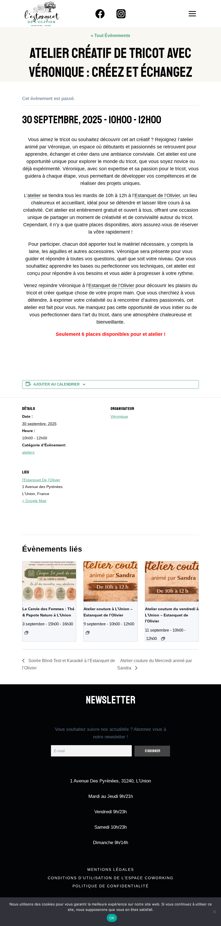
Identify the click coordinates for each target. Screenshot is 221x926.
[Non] (214, 911)
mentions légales (110, 869)
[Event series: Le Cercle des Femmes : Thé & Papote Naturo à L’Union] (26, 632)
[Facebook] (100, 14)
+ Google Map (34, 501)
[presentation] (49, 581)
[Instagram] (121, 14)
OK (112, 918)
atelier (34, 195)
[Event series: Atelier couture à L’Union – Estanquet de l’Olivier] (87, 632)
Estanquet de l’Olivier (157, 195)
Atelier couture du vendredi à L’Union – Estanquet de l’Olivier (172, 615)
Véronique (119, 416)
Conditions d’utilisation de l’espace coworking (111, 878)
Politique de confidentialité (110, 886)
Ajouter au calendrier (56, 384)
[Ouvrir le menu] (192, 13)
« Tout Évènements (110, 35)
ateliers (28, 452)
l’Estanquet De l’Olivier (41, 480)
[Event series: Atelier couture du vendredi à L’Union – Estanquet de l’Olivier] (163, 638)
